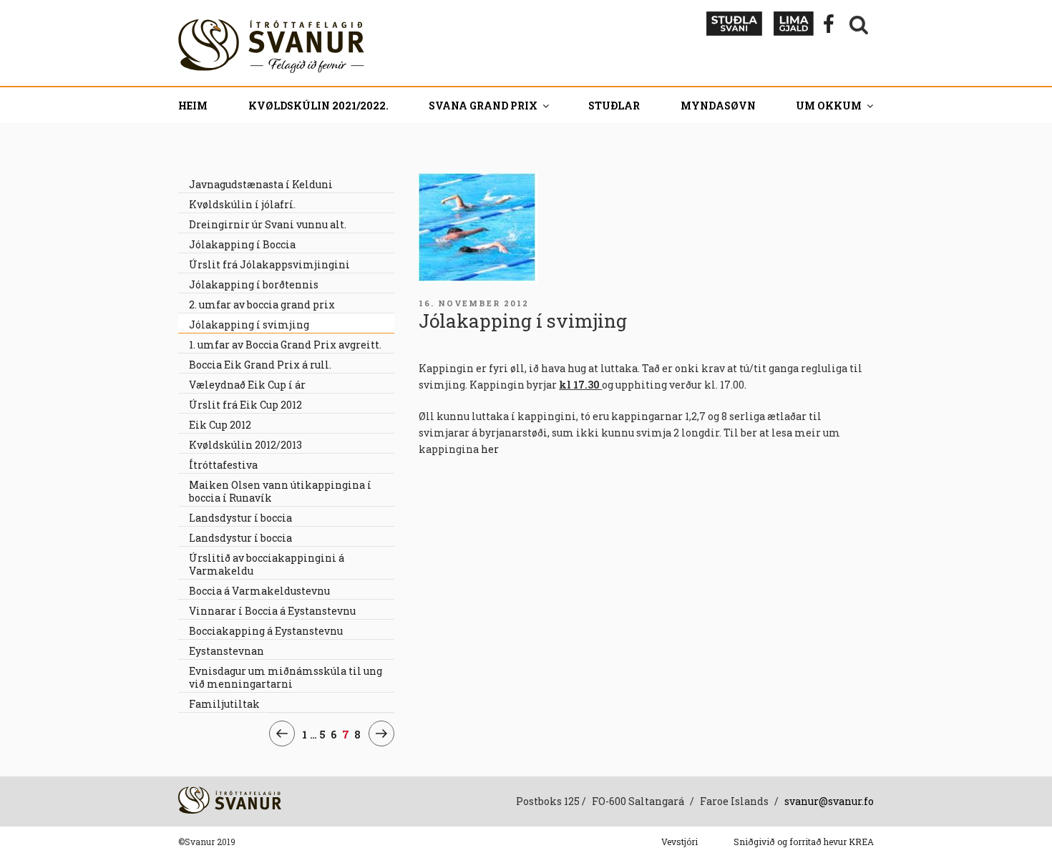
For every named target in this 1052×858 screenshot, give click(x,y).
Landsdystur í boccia (240, 518)
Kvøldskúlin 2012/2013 (245, 445)
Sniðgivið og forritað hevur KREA (804, 841)
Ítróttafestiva (223, 465)
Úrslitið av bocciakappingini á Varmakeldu (266, 564)
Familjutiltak (224, 704)
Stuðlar (614, 105)
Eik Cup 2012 (220, 425)
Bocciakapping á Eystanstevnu (266, 631)
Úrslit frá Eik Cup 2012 (245, 404)
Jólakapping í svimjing (249, 324)
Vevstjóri (679, 841)
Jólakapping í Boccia (242, 244)
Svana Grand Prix (483, 105)
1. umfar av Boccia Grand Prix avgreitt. (285, 344)
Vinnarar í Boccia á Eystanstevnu (272, 611)
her (490, 449)
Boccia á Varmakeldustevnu (259, 591)
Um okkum (829, 105)
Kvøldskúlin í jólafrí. (242, 204)
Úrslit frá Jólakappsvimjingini (269, 264)
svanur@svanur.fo (829, 801)
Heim (193, 105)
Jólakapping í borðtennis (253, 284)
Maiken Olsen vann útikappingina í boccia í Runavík (280, 491)
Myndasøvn (718, 105)
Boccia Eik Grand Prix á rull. (260, 364)
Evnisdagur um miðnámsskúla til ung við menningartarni (285, 677)
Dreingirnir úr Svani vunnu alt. (267, 224)
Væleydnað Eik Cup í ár (247, 384)
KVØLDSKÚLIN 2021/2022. (318, 105)
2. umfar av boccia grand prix (262, 304)
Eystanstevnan (226, 651)
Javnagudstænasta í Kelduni (261, 184)
